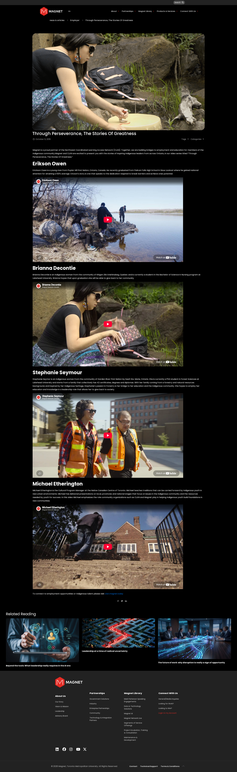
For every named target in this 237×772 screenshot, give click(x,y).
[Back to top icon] (183, 766)
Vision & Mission (62, 706)
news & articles (57, 20)
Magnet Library (133, 693)
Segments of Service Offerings (133, 724)
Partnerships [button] (127, 11)
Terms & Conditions (170, 766)
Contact (133, 766)
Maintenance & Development (130, 738)
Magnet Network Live (133, 718)
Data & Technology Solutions (132, 707)
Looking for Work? (166, 703)
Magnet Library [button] (145, 11)
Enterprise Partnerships (99, 708)
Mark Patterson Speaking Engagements (134, 700)
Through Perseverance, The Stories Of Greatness (109, 20)
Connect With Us (168, 693)
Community (95, 713)
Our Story (59, 702)
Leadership (59, 711)
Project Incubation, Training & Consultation (136, 731)
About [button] (114, 11)
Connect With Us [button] (188, 11)
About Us (60, 696)
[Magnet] (51, 11)
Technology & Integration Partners (101, 719)
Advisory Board (61, 716)
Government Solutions (99, 699)
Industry (93, 703)
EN (69, 11)
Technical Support (149, 766)
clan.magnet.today (114, 593)
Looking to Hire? (165, 708)
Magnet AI (128, 713)
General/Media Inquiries (168, 699)
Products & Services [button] (166, 11)
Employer (74, 20)
